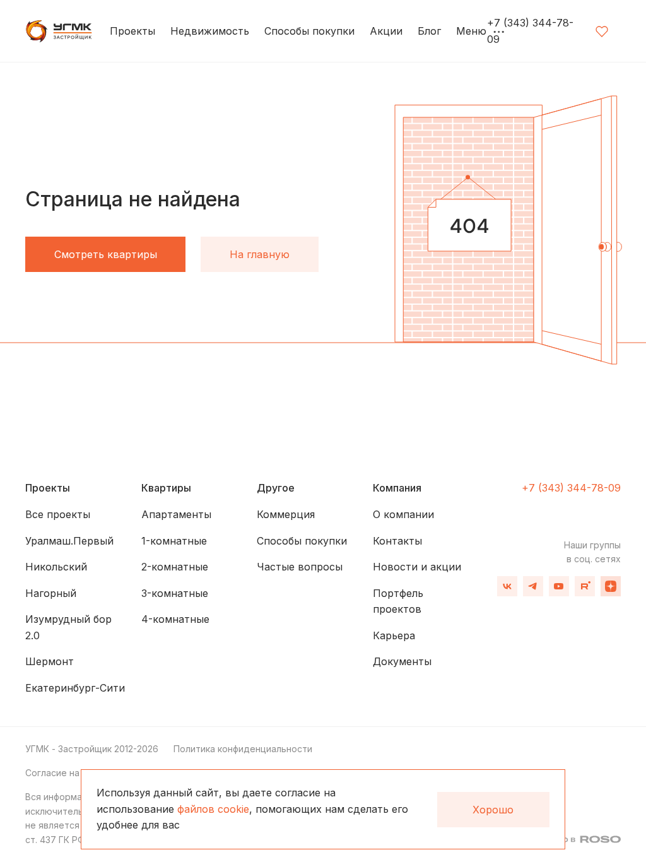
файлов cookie (213, 809)
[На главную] (60, 32)
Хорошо (493, 809)
